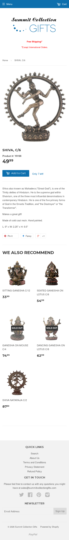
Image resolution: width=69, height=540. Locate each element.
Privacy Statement (34, 466)
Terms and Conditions (34, 462)
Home (5, 60)
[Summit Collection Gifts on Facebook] (30, 495)
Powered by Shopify (49, 526)
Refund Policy (34, 471)
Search (34, 453)
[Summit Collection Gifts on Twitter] (21, 495)
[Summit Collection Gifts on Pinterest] (38, 495)
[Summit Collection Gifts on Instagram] (47, 495)
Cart (64, 4)
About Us (34, 458)
